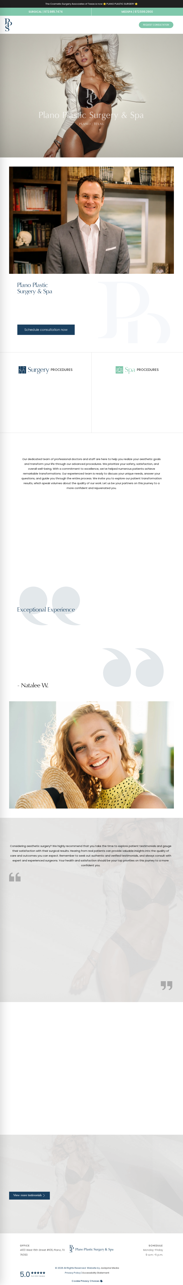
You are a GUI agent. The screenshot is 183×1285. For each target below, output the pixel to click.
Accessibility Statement (95, 1272)
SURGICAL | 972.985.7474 (46, 12)
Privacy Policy (73, 1272)
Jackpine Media (109, 1268)
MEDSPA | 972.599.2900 (137, 12)
